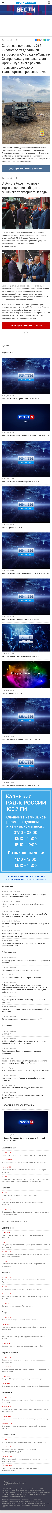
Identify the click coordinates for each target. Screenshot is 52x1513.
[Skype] (46, 40)
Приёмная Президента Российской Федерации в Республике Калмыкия (26, 878)
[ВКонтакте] (36, 40)
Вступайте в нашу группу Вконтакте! (28, 169)
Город (16, 940)
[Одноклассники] (38, 40)
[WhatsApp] (44, 40)
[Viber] (41, 40)
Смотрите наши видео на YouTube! (27, 325)
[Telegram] (49, 40)
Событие (17, 892)
